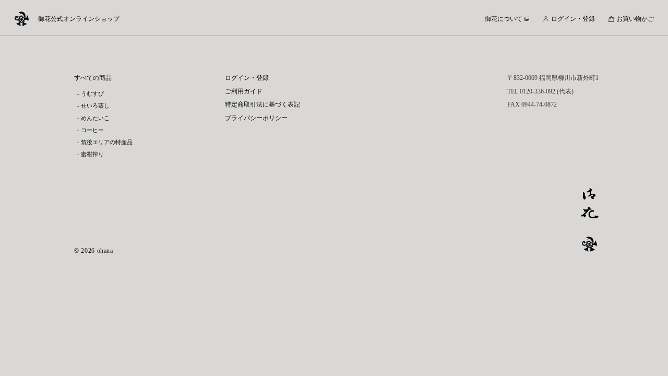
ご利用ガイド (244, 91)
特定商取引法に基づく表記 (262, 104)
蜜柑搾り (92, 154)
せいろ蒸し (95, 106)
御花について (503, 19)
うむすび (92, 94)
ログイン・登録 (247, 77)
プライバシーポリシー (256, 118)
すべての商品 (93, 77)
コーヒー (92, 130)
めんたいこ (95, 118)
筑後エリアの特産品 (107, 142)
